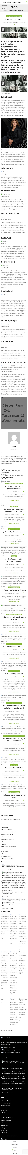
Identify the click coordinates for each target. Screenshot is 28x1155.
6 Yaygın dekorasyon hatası (14, 590)
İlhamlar (17, 587)
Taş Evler (11, 792)
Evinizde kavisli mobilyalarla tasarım (14, 618)
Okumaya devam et (14, 500)
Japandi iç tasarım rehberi (14, 646)
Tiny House (16, 792)
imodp (17, 491)
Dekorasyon (9, 483)
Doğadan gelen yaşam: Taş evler (14, 796)
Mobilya (14, 556)
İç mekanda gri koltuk (14, 673)
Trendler (19, 643)
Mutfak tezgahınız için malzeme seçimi (14, 560)
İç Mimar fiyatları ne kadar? (14, 532)
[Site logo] (14, 2)
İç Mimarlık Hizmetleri (17, 483)
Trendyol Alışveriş (19, 735)
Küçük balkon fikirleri (14, 768)
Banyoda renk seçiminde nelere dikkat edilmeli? (14, 510)
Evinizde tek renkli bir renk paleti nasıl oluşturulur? (14, 707)
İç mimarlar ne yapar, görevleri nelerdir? (14, 487)
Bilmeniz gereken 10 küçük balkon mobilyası (14, 739)
